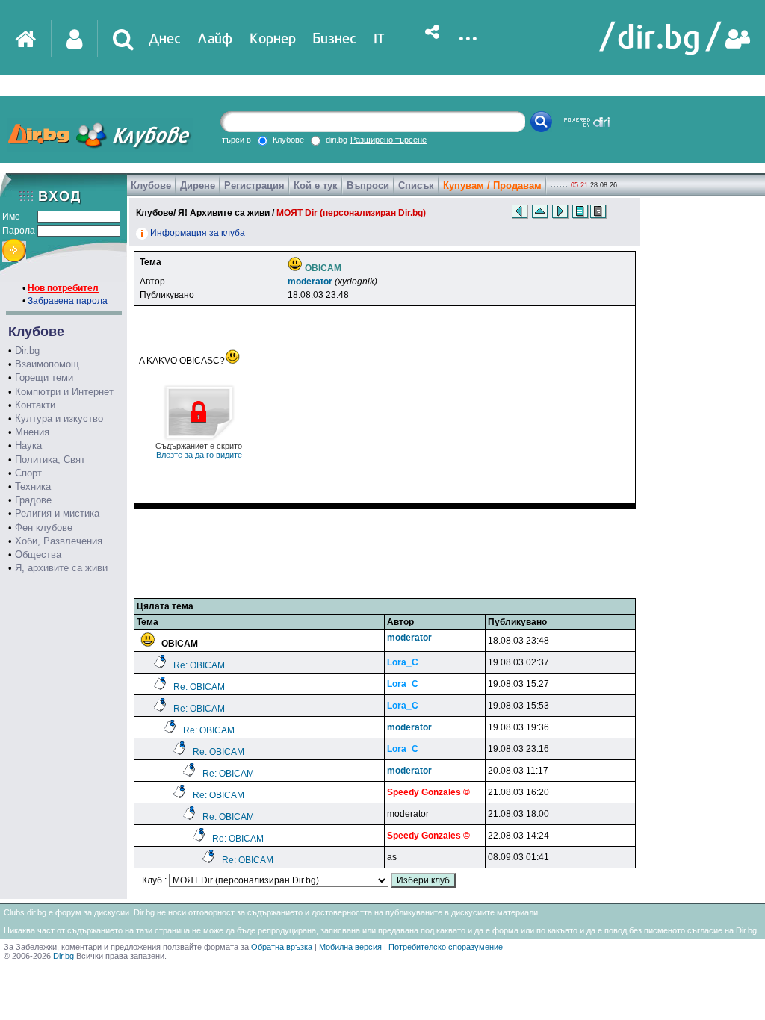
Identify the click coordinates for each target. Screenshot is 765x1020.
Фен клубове (43, 527)
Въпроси (368, 185)
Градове (33, 500)
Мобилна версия (350, 946)
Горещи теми (44, 377)
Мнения (32, 432)
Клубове (151, 185)
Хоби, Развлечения (58, 541)
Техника (33, 486)
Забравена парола (68, 301)
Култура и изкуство (59, 418)
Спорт (28, 473)
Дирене (197, 185)
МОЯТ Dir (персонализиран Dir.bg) (351, 213)
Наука (28, 445)
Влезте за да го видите (198, 450)
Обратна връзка (281, 946)
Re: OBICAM (199, 665)
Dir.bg (27, 350)
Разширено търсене (388, 139)
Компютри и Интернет (64, 391)
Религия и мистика (57, 513)
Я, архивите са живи (61, 567)
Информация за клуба (197, 233)
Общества (38, 554)
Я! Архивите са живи (224, 213)
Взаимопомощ (47, 364)
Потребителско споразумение (445, 946)
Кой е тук (316, 185)
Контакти (35, 405)
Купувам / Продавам (492, 185)
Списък (416, 185)
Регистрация (254, 185)
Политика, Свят (50, 459)
